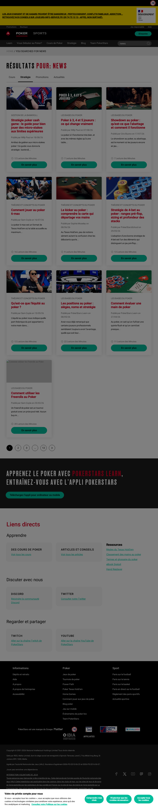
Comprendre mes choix (94, 799)
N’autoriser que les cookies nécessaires (119, 799)
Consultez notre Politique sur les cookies (49, 804)
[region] (79, 799)
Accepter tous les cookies (143, 799)
